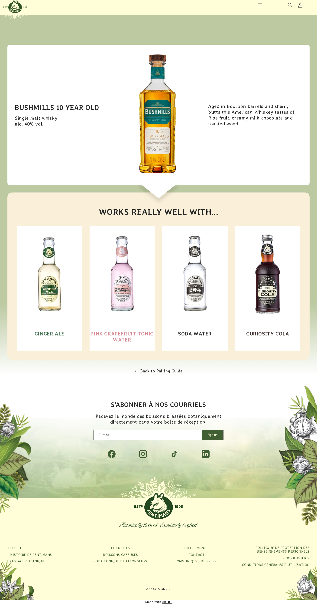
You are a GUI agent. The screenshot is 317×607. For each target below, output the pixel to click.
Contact (196, 555)
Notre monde (196, 548)
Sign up (212, 435)
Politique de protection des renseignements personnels (283, 549)
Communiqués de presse (197, 561)
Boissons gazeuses (120, 555)
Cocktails (120, 548)
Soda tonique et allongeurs (120, 561)
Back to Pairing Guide (161, 370)
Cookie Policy (296, 558)
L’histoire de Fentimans (29, 555)
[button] (260, 5)
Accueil (14, 548)
